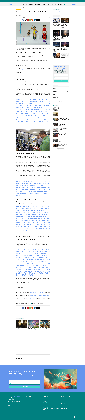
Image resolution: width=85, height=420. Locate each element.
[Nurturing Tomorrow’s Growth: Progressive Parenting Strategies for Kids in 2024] (45, 324)
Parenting (33, 303)
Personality (37, 303)
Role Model (41, 303)
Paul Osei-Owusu (19, 17)
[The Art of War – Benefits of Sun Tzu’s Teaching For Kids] (55, 124)
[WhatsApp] (30, 20)
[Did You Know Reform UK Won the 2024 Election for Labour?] (65, 20)
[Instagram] (70, 1)
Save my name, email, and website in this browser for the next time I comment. (30, 356)
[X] (26, 20)
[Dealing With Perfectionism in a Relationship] (55, 140)
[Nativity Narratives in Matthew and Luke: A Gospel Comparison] (56, 55)
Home (17, 7)
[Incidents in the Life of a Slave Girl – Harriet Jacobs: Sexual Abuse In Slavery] (55, 114)
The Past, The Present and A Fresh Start (50, 400)
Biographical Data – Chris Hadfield (31, 298)
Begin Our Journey (61, 80)
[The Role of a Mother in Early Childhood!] (55, 130)
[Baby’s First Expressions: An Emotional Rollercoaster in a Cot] (55, 145)
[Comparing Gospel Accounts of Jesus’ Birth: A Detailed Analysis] (55, 119)
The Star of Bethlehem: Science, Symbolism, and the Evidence (65, 48)
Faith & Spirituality (64, 46)
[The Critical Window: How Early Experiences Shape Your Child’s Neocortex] (33, 324)
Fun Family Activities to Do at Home (44, 313)
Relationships (63, 57)
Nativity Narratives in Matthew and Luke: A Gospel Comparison (56, 60)
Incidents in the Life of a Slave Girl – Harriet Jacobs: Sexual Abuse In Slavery (63, 114)
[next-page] (49, 332)
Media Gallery (55, 46)
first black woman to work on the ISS (38, 62)
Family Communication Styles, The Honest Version (65, 60)
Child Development (24, 7)
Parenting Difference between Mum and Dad (51, 408)
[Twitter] (72, 1)
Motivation (29, 303)
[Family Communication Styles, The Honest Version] (65, 55)
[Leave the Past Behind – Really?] (65, 32)
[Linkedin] (35, 20)
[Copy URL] (39, 20)
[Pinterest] (73, 1)
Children (26, 303)
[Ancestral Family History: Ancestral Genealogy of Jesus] (55, 109)
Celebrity (22, 303)
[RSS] (76, 1)
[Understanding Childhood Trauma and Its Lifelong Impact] (21, 324)
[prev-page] (16, 332)
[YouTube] (74, 1)
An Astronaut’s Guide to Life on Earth (36, 292)
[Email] (37, 20)
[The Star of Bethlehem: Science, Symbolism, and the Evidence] (65, 44)
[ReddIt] (32, 20)
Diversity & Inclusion (54, 115)
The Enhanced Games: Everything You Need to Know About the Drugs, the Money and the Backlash (56, 26)
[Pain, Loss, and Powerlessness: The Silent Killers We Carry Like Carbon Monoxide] (56, 32)
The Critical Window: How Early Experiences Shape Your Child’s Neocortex (32, 329)
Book (19, 303)
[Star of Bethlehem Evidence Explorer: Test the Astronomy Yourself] (56, 44)
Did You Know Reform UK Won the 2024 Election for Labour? (64, 25)
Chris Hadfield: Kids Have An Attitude (26, 69)
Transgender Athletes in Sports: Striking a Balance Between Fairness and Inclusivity (63, 134)
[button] (64, 4)
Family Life (20, 7)
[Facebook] (69, 1)
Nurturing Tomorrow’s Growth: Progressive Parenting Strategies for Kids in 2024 (45, 329)
